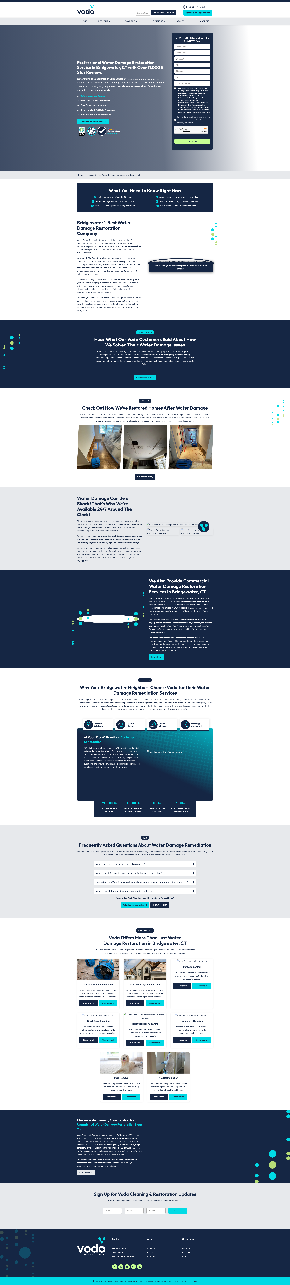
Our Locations (85, 1172)
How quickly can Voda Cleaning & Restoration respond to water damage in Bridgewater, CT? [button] (142, 882)
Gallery (186, 1252)
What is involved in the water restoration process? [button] (120, 864)
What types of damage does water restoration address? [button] (124, 891)
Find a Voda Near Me (164, 13)
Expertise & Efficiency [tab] (131, 724)
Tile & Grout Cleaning (98, 1020)
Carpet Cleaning (192, 966)
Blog (184, 1256)
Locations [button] (157, 21)
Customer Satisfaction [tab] (99, 724)
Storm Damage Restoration (145, 984)
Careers (204, 21)
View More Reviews (145, 377)
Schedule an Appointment (198, 12)
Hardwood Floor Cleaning (144, 1023)
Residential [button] (104, 21)
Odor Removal (121, 1077)
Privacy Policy (161, 1281)
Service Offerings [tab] (163, 724)
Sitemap (193, 1281)
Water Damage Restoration (98, 984)
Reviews (151, 1252)
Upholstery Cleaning (192, 1020)
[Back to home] (85, 10)
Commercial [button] (131, 21)
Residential (93, 175)
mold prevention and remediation (92, 267)
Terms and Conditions (179, 1281)
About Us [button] (181, 21)
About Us (151, 1248)
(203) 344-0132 (160, 905)
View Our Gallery (145, 476)
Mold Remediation (168, 1077)
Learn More (156, 657)
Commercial (108, 1003)
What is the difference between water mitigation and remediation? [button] (129, 873)
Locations (187, 1248)
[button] (99, 447)
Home (84, 21)
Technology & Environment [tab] (196, 724)
